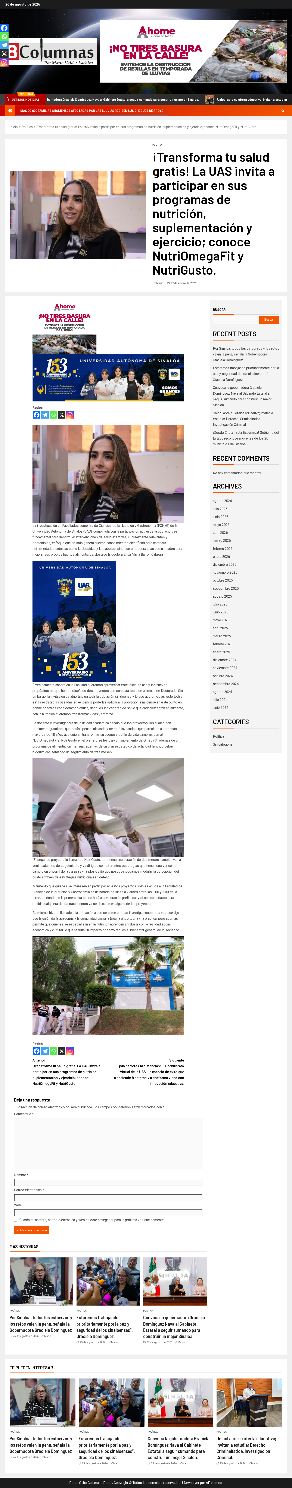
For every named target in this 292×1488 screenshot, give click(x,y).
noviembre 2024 (225, 668)
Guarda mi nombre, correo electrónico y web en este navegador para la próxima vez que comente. (91, 1220)
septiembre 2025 (226, 588)
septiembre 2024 (226, 684)
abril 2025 (220, 628)
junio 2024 (220, 708)
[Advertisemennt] (193, 51)
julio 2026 (220, 509)
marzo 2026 (222, 541)
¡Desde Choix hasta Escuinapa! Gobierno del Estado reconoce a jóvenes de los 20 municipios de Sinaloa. (246, 438)
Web (17, 1205)
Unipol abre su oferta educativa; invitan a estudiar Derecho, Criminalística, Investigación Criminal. (207, 99)
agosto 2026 (222, 501)
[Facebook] (36, 415)
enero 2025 (221, 652)
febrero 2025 (223, 644)
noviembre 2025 (225, 572)
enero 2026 (221, 557)
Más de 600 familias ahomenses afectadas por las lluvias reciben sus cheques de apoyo (92, 111)
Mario (160, 283)
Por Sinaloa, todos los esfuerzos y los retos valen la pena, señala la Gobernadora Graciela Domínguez (41, 1324)
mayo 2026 (221, 525)
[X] (61, 415)
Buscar (219, 309)
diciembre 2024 (224, 660)
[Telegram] (45, 415)
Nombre (21, 1175)
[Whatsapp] (53, 415)
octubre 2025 (223, 580)
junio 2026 (220, 517)
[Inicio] (10, 111)
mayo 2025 (221, 620)
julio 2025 (220, 604)
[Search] (283, 111)
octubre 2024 (223, 676)
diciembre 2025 (224, 565)
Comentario (24, 1114)
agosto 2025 (222, 596)
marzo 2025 (222, 636)
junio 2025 (220, 612)
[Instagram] (70, 415)
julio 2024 (220, 700)
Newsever (191, 1483)
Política (157, 145)
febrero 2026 (223, 549)
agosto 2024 (222, 692)
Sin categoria (222, 744)
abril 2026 (220, 533)
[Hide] (1, 70)
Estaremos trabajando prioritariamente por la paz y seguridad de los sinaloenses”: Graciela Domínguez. (246, 374)
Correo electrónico (29, 1190)
